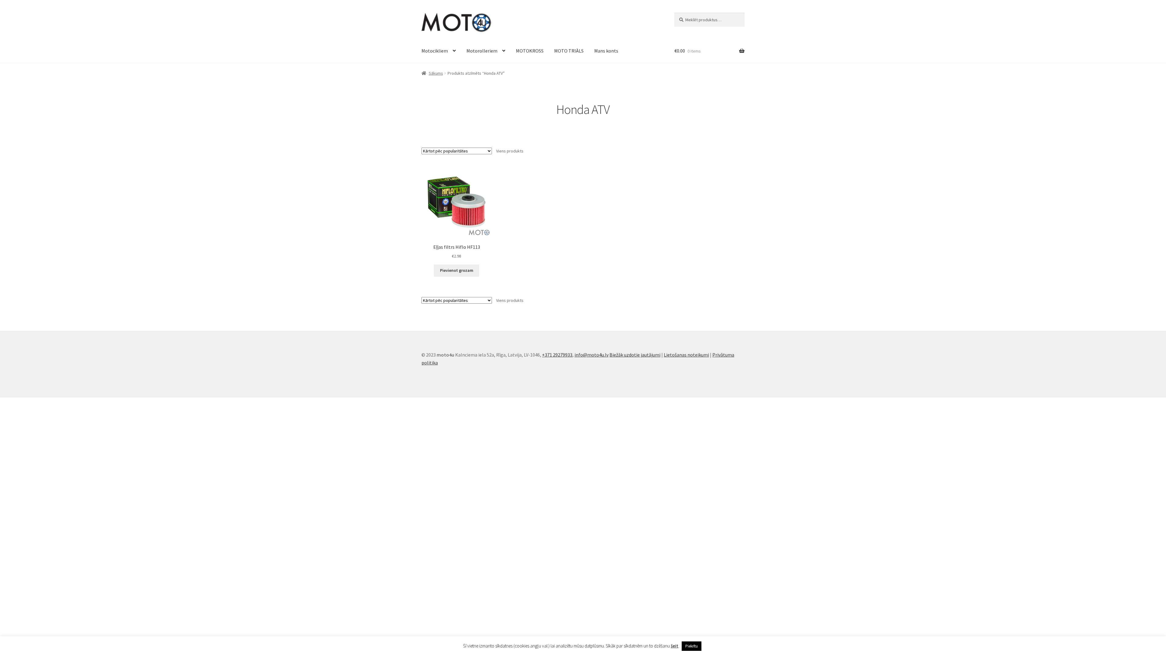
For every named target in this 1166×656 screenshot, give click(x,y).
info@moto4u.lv (591, 355)
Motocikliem (434, 51)
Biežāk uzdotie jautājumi (634, 355)
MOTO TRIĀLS (569, 51)
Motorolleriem (481, 51)
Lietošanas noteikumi (686, 355)
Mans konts (606, 51)
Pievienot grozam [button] (456, 270)
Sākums (436, 73)
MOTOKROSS (530, 51)
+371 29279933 (557, 355)
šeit (674, 646)
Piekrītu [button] (691, 646)
